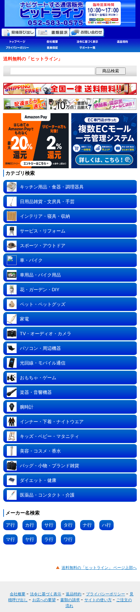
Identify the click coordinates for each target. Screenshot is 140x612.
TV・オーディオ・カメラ (45, 333)
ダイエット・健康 (38, 480)
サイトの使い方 (98, 600)
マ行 (10, 539)
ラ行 (48, 539)
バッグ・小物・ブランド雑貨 (49, 465)
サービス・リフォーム (42, 230)
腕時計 (27, 407)
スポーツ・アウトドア (42, 245)
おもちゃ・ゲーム (38, 377)
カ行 (29, 525)
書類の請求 (70, 600)
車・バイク (31, 260)
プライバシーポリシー (105, 594)
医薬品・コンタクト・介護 (47, 495)
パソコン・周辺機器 (40, 348)
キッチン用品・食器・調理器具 (52, 186)
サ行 (48, 525)
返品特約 (73, 594)
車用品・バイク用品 (40, 274)
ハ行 (106, 525)
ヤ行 (29, 539)
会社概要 (17, 594)
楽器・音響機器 (36, 392)
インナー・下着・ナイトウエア (52, 421)
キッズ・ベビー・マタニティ (49, 436)
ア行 (10, 525)
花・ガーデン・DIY (39, 289)
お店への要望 (44, 600)
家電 (24, 318)
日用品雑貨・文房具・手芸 (47, 201)
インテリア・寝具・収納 (45, 216)
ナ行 (87, 525)
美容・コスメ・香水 (40, 451)
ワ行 (68, 539)
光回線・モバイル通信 (42, 363)
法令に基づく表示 (45, 594)
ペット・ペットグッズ (42, 304)
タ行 (68, 525)
